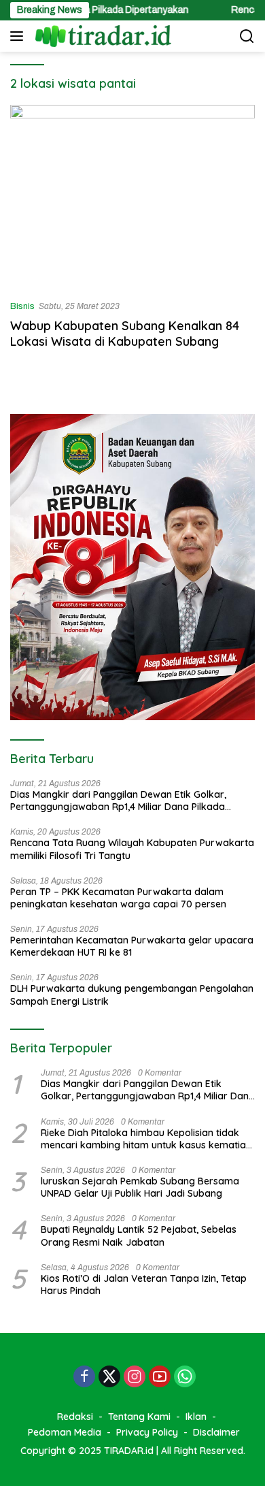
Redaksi (75, 1416)
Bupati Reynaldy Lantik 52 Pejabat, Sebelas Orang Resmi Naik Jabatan (138, 1235)
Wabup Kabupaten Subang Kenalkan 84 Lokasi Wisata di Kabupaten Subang (124, 333)
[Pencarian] (247, 36)
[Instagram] (134, 1378)
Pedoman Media (64, 1432)
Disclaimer (216, 1432)
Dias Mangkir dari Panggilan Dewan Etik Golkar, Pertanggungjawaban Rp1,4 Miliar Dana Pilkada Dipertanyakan (118, 800)
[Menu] (19, 36)
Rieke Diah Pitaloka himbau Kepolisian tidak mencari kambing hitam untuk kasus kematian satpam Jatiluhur (146, 1139)
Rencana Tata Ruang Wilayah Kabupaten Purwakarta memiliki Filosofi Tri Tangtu (132, 849)
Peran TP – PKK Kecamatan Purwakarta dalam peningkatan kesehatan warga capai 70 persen (118, 898)
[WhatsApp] (185, 1378)
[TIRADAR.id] (101, 36)
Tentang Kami (139, 1416)
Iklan (196, 1416)
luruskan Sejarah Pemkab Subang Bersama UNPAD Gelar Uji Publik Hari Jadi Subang (140, 1187)
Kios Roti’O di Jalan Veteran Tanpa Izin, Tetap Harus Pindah (144, 1284)
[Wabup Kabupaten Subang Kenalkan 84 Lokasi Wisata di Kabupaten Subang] (132, 197)
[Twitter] (109, 1378)
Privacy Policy (147, 1432)
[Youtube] (160, 1378)
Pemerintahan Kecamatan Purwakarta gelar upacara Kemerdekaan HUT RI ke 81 (131, 946)
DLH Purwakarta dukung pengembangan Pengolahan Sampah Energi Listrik (131, 994)
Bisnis (22, 306)
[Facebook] (84, 1378)
